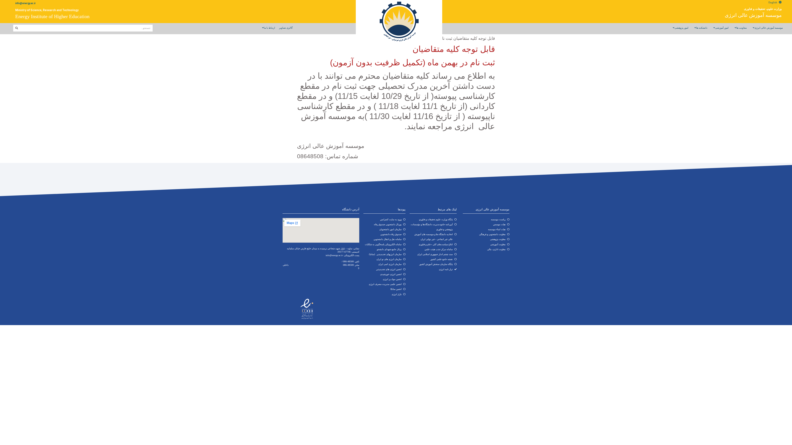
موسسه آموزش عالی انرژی (753, 15)
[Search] (16, 28)
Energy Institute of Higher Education (52, 16)
